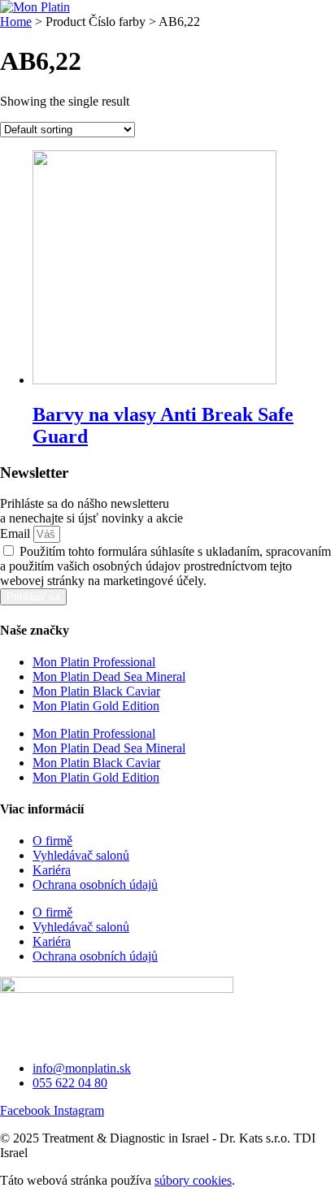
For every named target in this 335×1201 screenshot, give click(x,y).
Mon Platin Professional (94, 662)
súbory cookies (193, 1180)
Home (16, 21)
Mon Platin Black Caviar (96, 691)
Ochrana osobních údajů (95, 884)
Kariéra (52, 870)
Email (16, 533)
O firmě (52, 841)
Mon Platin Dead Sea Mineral (109, 676)
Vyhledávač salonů (81, 855)
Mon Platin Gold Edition (96, 706)
